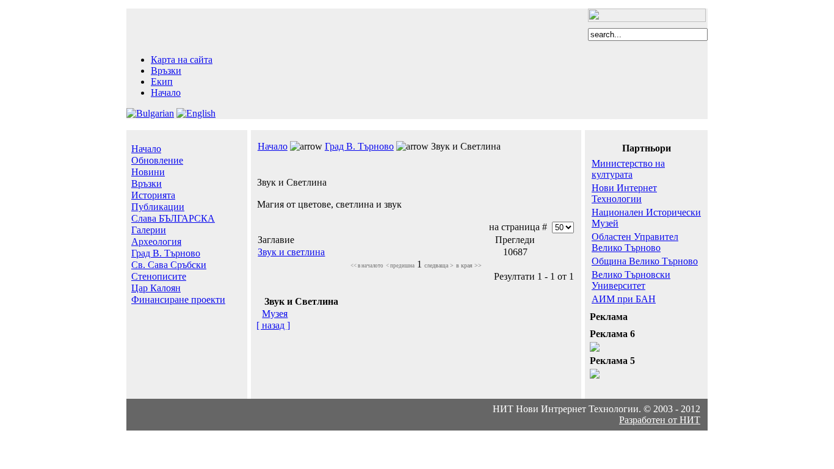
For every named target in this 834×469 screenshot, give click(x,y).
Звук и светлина (291, 252)
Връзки (166, 70)
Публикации (157, 207)
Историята (153, 195)
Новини (148, 172)
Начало (166, 92)
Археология (156, 241)
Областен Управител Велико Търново (635, 242)
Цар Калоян (156, 288)
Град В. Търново (165, 253)
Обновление (157, 160)
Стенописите (158, 276)
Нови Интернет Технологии (624, 193)
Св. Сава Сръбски (168, 265)
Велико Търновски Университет (631, 280)
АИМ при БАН (624, 299)
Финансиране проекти (178, 299)
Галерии (148, 230)
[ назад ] (273, 325)
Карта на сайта (181, 59)
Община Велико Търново (645, 261)
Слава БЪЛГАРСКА (173, 218)
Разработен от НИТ (659, 420)
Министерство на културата (628, 169)
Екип (162, 81)
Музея (275, 313)
